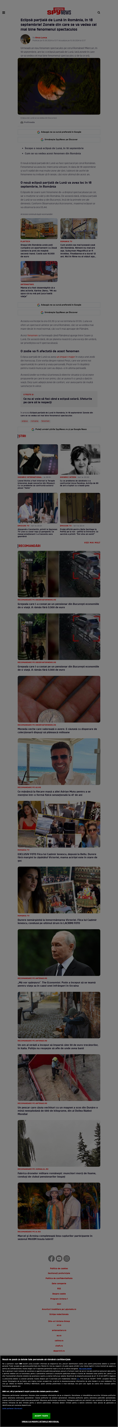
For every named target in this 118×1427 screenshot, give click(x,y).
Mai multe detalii (85, 1368)
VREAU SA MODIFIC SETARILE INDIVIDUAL (40, 1421)
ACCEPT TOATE (41, 1415)
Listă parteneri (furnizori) (12, 1408)
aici (78, 1378)
